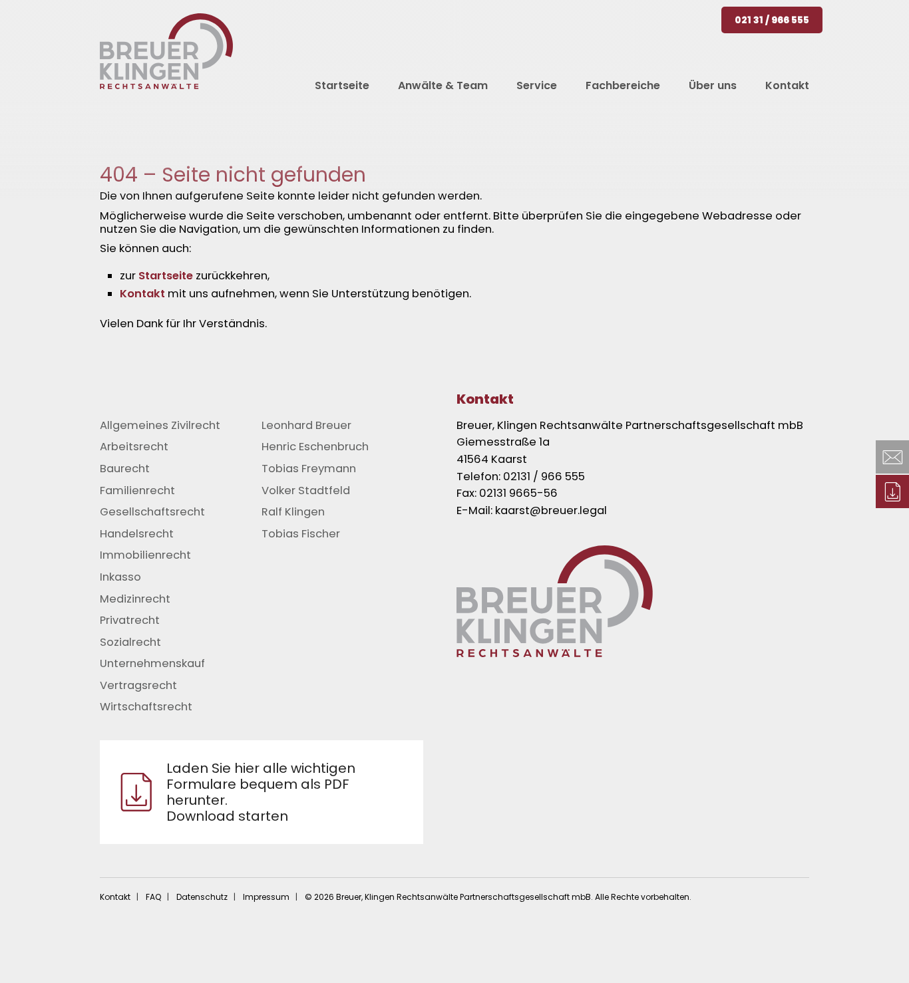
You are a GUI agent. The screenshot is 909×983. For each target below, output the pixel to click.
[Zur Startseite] (652, 601)
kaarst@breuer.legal (551, 510)
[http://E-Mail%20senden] (892, 457)
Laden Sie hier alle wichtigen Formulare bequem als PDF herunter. (260, 792)
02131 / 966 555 (544, 476)
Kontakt (142, 293)
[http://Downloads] (892, 491)
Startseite (165, 275)
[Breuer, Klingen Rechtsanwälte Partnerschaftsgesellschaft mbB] (166, 51)
